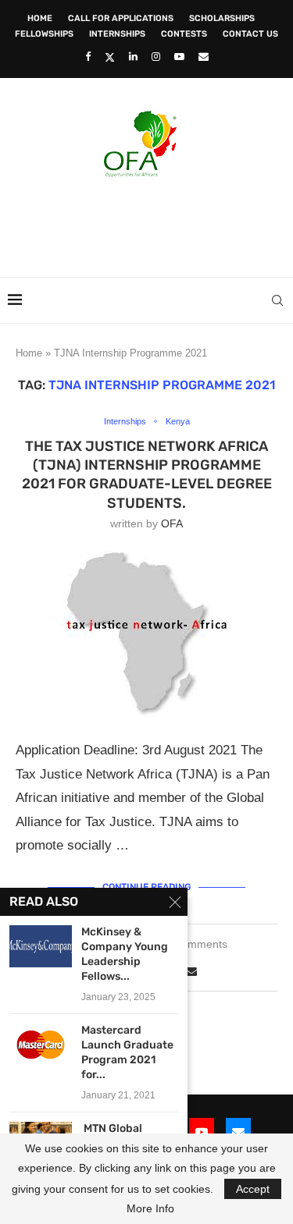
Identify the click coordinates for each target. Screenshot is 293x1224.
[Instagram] (156, 56)
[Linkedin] (133, 56)
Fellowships (44, 34)
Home (39, 18)
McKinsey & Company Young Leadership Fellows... (124, 954)
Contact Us (250, 34)
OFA (172, 523)
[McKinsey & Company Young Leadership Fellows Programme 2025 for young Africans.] (40, 946)
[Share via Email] (191, 971)
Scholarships (222, 18)
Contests (184, 34)
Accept (253, 1189)
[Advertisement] (150, 222)
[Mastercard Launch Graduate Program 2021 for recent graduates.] (40, 1044)
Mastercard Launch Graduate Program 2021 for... (127, 1052)
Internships (117, 34)
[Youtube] (179, 56)
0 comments (196, 944)
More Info (150, 1208)
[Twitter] (110, 57)
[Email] (203, 56)
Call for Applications (120, 18)
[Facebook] (88, 56)
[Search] (277, 300)
